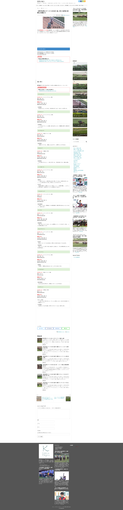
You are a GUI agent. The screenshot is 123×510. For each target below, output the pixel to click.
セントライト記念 (56, 5)
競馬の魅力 (40, 1)
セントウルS (45, 5)
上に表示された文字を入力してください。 (44, 432)
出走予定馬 (75, 160)
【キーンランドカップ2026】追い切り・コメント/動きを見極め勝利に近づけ (80, 125)
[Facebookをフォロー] (81, 1)
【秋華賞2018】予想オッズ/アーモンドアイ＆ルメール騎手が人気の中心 (51, 61)
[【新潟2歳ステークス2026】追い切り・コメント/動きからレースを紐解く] (80, 104)
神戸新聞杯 (66, 5)
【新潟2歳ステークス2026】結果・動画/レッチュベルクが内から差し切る (79, 79)
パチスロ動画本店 (77, 257)
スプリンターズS (72, 5)
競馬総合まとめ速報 (58, 448)
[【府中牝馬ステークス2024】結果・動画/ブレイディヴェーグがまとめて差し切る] (39, 384)
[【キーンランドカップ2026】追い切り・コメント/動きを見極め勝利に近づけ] (80, 122)
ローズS (51, 5)
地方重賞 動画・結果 (77, 156)
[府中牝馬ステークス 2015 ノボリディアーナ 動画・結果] (39, 340)
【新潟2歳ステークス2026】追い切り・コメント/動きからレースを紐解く (80, 107)
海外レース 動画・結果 (77, 157)
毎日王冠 (76, 5)
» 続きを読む (80, 192)
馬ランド (56, 449)
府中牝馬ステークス (61, 331)
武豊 (79, 5)
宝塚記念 (40, 5)
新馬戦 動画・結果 (77, 152)
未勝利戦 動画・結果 (77, 153)
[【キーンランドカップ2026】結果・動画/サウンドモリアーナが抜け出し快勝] (80, 66)
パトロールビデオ (77, 159)
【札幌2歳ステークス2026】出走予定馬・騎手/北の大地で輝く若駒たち (79, 88)
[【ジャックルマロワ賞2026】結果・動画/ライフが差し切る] (80, 132)
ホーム (37, 5)
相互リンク (75, 171)
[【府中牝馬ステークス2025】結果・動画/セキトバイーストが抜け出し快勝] (39, 358)
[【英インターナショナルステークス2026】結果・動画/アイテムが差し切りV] (80, 113)
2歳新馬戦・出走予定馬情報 (78, 170)
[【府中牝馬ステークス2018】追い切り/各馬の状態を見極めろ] (57, 328)
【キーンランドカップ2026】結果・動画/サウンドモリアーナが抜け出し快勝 (80, 69)
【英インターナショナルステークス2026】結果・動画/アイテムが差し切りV (80, 116)
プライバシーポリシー (43, 464)
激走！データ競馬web (58, 447)
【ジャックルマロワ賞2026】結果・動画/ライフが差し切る (80, 135)
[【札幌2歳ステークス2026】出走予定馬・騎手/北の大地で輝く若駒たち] (80, 85)
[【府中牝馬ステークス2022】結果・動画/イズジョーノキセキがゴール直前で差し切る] (39, 376)
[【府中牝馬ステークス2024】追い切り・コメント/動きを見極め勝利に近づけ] (39, 366)
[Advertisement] (53, 41)
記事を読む (44, 344)
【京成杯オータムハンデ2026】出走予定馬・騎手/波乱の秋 (80, 97)
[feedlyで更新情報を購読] (83, 1)
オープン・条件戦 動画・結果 (79, 150)
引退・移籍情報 (76, 166)
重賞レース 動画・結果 (77, 149)
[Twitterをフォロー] (79, 1)
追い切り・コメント (65, 15)
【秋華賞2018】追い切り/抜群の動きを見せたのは (47, 90)
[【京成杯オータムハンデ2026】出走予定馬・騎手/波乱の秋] (80, 94)
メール (38, 423)
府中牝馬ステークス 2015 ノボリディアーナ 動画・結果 (53, 338)
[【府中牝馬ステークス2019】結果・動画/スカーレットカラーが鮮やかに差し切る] (39, 348)
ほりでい (67, 331)
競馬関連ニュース (77, 167)
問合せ (82, 5)
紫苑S (48, 5)
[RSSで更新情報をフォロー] (85, 1)
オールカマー (62, 5)
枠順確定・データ (77, 164)
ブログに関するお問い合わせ (45, 465)
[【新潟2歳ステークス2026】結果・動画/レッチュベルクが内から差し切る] (80, 75)
